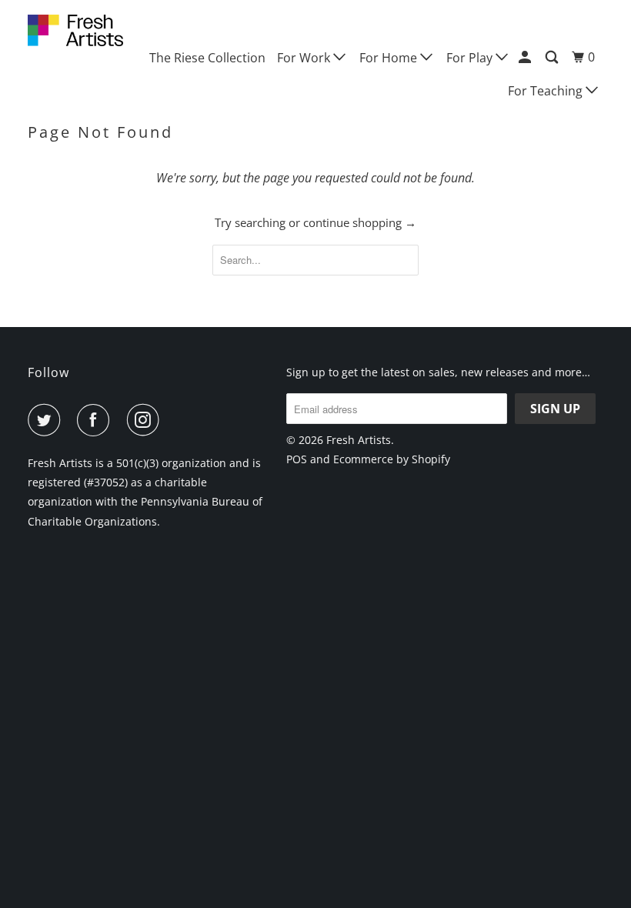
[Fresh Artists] (75, 30)
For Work (305, 57)
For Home (389, 57)
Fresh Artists (358, 439)
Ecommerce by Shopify (391, 459)
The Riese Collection (207, 57)
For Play (471, 57)
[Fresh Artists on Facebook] (96, 420)
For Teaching (547, 90)
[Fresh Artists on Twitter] (47, 420)
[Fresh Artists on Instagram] (146, 420)
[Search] (553, 57)
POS (296, 459)
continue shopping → (359, 222)
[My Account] (526, 57)
